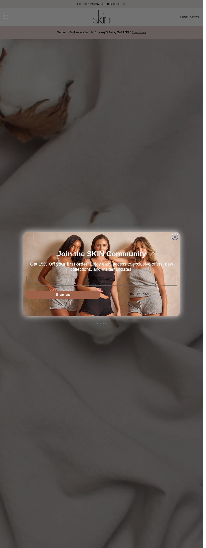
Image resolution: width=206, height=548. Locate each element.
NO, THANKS (139, 293)
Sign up (63, 294)
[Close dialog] (175, 237)
